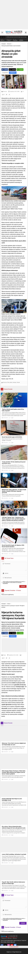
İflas (8, 382)
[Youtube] (12, 945)
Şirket (11, 382)
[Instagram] (8, 945)
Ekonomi (9, 43)
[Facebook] (2, 945)
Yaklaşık (14, 382)
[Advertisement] (14, 15)
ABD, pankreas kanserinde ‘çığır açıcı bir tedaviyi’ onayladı (17, 37)
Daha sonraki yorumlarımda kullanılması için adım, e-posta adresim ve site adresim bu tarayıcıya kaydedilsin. (14, 582)
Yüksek (18, 382)
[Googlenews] (15, 945)
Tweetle (13, 69)
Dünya (8, 603)
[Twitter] (5, 945)
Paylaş (6, 69)
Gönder (21, 69)
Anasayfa (3, 43)
